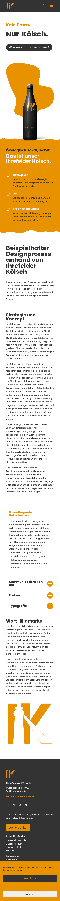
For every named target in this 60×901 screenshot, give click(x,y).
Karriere (10, 850)
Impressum (12, 856)
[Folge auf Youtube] (25, 805)
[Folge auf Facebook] (8, 805)
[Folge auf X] (14, 805)
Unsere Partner (14, 843)
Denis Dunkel (18, 827)
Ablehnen (30, 886)
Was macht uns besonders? (29, 47)
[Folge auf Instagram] (20, 805)
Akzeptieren (30, 878)
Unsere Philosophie (16, 840)
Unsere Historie (14, 847)
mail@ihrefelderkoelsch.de (20, 796)
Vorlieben (30, 894)
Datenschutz (13, 859)
